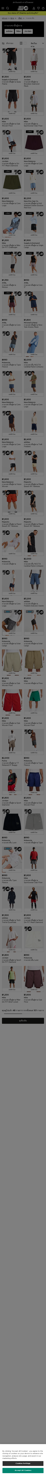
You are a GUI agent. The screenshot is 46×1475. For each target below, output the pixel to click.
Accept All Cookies (23, 1470)
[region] (23, 1459)
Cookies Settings (23, 1463)
